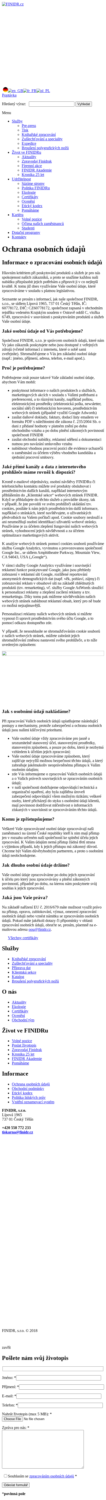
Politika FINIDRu (36, 188)
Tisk (25, 130)
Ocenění (28, 201)
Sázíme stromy (33, 183)
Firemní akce (32, 166)
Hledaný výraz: (14, 104)
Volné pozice (32, 219)
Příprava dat (21, 968)
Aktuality (29, 157)
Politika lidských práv (29, 1097)
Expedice (29, 143)
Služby (17, 121)
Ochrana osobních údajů (31, 1084)
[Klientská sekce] (39, 42)
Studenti (28, 228)
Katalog (18, 977)
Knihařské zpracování (39, 134)
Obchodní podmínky (28, 1088)
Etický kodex (32, 206)
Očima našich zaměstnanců (43, 223)
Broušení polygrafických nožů (45, 148)
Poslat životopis (24, 1045)
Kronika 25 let (33, 174)
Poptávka (9, 95)
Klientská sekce (24, 972)
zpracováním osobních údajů (51, 1476)
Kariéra (17, 215)
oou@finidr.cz (40, 929)
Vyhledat (83, 104)
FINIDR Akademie (37, 170)
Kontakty (19, 237)
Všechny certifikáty (23, 938)
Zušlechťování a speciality (42, 139)
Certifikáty (30, 197)
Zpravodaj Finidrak (37, 161)
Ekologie (29, 192)
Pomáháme (30, 210)
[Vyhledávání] (39, 80)
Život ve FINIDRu (26, 152)
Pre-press (29, 125)
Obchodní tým (23, 1020)
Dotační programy (26, 232)
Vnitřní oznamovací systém (33, 1102)
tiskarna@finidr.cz (17, 1132)
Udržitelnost (21, 179)
